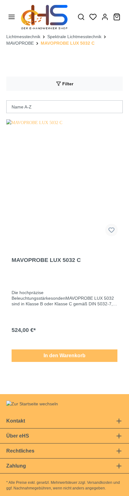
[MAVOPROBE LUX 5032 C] (64, 180)
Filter (67, 83)
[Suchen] (81, 16)
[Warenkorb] (117, 16)
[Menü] (11, 16)
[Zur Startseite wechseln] (44, 16)
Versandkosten (99, 482)
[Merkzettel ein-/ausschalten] (111, 230)
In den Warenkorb (64, 355)
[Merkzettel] (93, 16)
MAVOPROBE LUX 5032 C (46, 260)
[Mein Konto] (105, 16)
